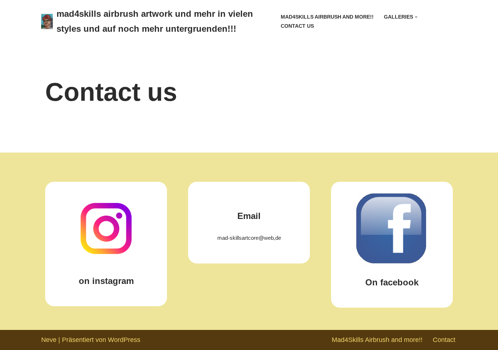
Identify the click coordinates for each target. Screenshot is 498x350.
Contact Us (297, 26)
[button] (416, 17)
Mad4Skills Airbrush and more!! (327, 17)
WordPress (124, 339)
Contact (444, 339)
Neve (49, 339)
